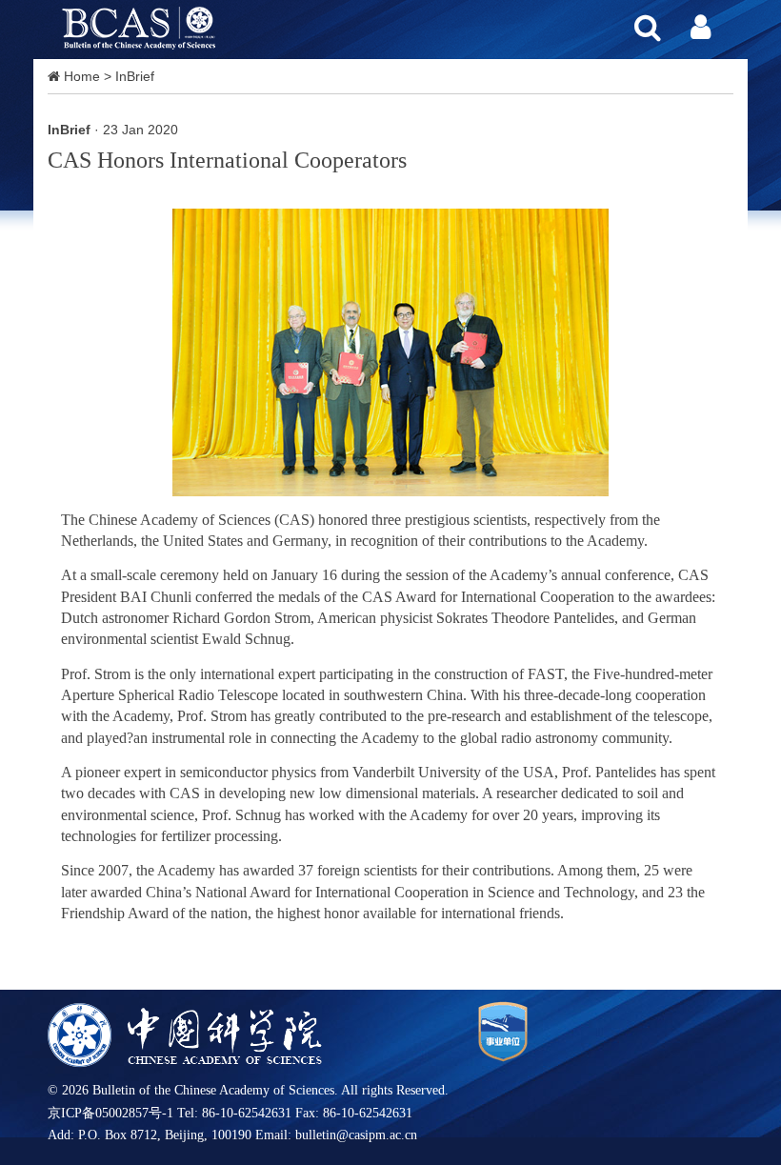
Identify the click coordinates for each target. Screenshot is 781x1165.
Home (82, 76)
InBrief (134, 76)
